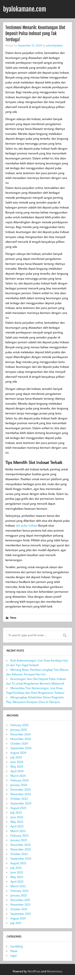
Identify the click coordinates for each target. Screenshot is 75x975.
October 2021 (18, 909)
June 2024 (16, 762)
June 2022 (16, 872)
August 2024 (18, 752)
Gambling (16, 946)
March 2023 (18, 831)
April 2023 (17, 826)
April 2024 (16, 771)
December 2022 (20, 845)
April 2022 (16, 881)
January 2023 (18, 840)
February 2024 (19, 780)
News (13, 617)
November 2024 (20, 739)
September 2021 (20, 914)
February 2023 (19, 835)
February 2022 (19, 891)
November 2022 (20, 849)
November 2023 (20, 794)
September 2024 (20, 748)
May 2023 (16, 822)
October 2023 (19, 799)
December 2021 (20, 900)
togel (13, 955)
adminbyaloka (54, 45)
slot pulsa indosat (27, 525)
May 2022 (16, 877)
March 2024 (18, 776)
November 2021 (20, 904)
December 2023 (20, 789)
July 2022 (16, 868)
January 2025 (18, 729)
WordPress (34, 971)
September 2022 (20, 858)
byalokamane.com (24, 9)
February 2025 (19, 725)
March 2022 (18, 886)
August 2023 (18, 808)
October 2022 (19, 854)
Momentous (54, 971)
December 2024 (20, 734)
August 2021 (18, 918)
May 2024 (16, 766)
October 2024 (19, 743)
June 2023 (16, 817)
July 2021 (15, 923)
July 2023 (16, 812)
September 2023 (21, 803)
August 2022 (18, 863)
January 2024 (18, 785)
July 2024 (16, 757)
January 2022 (18, 895)
